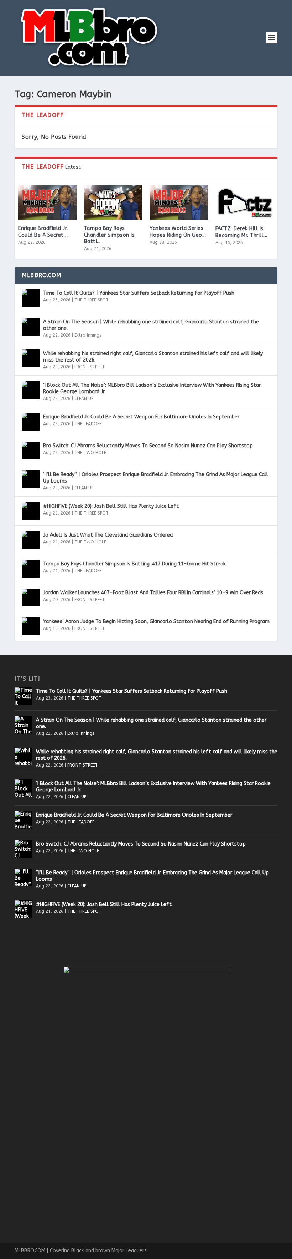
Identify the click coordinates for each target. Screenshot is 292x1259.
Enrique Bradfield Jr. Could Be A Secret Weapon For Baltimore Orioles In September (141, 417)
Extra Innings (87, 335)
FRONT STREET (89, 366)
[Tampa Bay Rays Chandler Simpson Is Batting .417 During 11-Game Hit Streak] (113, 202)
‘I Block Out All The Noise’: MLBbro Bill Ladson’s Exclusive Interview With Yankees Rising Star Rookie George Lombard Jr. (152, 388)
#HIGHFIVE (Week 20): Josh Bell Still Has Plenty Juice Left (111, 506)
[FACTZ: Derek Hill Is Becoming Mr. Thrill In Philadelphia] (244, 203)
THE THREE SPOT (91, 299)
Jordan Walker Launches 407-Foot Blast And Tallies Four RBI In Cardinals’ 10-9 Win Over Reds (153, 593)
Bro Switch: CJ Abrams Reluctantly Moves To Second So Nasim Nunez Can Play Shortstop (148, 446)
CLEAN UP (83, 398)
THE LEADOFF (87, 423)
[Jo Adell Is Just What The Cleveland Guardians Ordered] (31, 540)
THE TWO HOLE (90, 452)
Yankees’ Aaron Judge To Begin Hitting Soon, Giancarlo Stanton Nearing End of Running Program (156, 621)
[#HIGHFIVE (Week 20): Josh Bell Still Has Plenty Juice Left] (31, 511)
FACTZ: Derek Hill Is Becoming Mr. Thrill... (241, 232)
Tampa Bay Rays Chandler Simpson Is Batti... (109, 234)
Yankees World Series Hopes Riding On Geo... (178, 231)
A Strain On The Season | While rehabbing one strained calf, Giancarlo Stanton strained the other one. (151, 325)
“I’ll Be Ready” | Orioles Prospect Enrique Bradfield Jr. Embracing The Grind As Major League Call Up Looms (155, 478)
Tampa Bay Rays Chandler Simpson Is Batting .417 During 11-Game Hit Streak (134, 564)
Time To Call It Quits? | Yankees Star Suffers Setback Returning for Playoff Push (138, 293)
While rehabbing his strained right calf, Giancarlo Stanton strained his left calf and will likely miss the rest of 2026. (153, 357)
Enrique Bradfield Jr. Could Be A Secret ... (43, 231)
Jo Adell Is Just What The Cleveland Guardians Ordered (108, 535)
